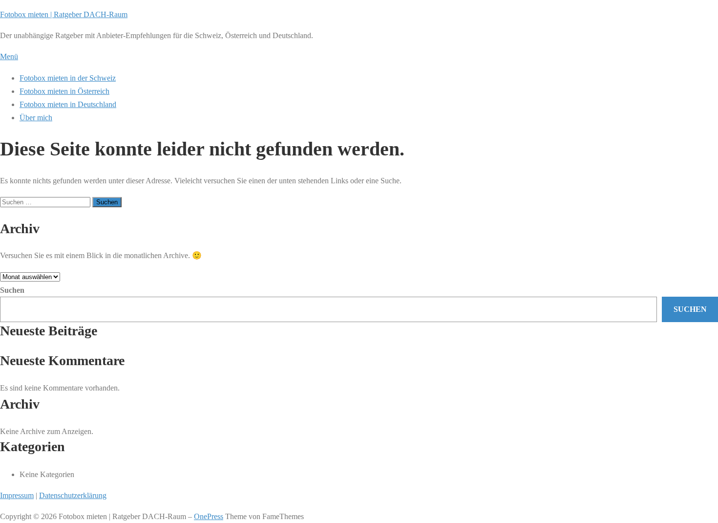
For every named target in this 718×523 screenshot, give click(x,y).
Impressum (17, 495)
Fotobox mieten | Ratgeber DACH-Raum (63, 14)
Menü (9, 56)
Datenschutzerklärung (72, 495)
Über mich (36, 117)
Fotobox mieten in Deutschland (68, 104)
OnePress (208, 516)
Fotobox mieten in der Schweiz (68, 78)
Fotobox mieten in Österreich (64, 91)
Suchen (12, 290)
